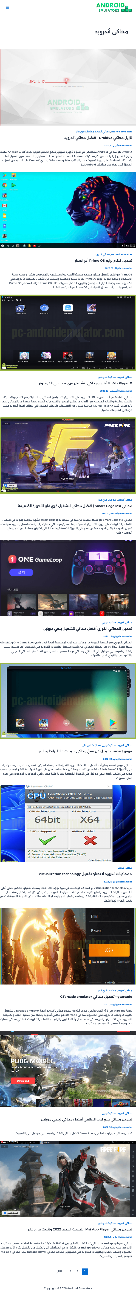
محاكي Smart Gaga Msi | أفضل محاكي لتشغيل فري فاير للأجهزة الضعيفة (75, 506)
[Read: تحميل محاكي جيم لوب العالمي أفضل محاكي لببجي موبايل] (68, 1068)
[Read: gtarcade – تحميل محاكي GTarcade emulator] (68, 946)
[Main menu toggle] (7, 7)
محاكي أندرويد (102, 131)
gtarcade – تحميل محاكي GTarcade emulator (96, 997)
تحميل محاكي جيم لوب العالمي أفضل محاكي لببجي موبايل (86, 1119)
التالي (57, 1271)
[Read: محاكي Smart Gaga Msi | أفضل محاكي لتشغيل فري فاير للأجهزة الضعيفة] (68, 455)
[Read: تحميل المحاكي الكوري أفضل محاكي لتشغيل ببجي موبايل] (68, 578)
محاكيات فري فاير (85, 131)
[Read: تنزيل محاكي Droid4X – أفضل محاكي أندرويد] (68, 87)
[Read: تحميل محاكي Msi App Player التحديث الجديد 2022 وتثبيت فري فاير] (68, 1178)
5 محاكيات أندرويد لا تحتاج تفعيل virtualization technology (85, 874)
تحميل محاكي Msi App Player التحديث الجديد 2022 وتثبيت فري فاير (80, 1229)
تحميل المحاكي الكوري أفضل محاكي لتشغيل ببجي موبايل (87, 629)
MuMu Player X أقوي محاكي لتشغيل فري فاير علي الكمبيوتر (85, 383)
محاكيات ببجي (109, 622)
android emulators (121, 131)
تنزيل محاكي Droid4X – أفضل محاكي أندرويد (98, 138)
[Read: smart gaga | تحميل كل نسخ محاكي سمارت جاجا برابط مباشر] (68, 700)
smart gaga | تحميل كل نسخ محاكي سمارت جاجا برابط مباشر (85, 751)
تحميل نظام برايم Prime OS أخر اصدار (103, 261)
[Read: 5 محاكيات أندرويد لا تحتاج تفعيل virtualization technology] (68, 823)
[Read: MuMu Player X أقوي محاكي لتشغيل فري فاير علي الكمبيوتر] (68, 332)
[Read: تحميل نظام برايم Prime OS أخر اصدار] (68, 209)
